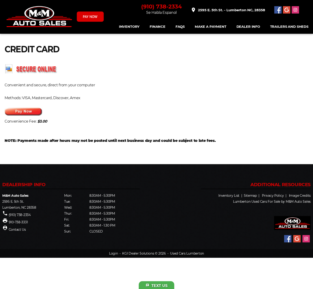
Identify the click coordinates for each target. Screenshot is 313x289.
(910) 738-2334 (161, 6)
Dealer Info (248, 26)
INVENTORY (129, 26)
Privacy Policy (273, 196)
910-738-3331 (18, 222)
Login (113, 253)
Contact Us (17, 229)
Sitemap (250, 196)
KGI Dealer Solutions (138, 253)
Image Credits (300, 196)
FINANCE (157, 26)
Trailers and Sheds (289, 26)
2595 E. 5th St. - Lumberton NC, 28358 (228, 10)
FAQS (180, 26)
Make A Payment (210, 26)
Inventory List (228, 196)
